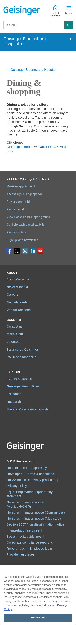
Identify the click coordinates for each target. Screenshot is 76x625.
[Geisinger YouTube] (40, 252)
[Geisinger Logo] (20, 10)
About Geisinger (18, 279)
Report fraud (16, 548)
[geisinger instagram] (25, 252)
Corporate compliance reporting (30, 542)
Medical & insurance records (28, 409)
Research (14, 402)
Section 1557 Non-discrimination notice (35, 524)
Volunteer (14, 342)
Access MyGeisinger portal (24, 194)
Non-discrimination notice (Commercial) (36, 512)
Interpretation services (23, 530)
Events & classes (19, 379)
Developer (14, 474)
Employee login (40, 548)
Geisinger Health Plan (23, 386)
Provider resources (20, 554)
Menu (68, 12)
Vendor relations (19, 310)
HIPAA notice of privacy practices (31, 480)
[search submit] (68, 25)
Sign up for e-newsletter (22, 240)
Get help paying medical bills (25, 224)
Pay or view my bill (19, 201)
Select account (55, 14)
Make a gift (15, 334)
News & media (17, 287)
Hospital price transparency (27, 468)
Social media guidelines (24, 536)
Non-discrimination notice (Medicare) (34, 518)
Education (14, 394)
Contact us (15, 326)
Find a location (16, 232)
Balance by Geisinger (22, 349)
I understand (38, 617)
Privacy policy (17, 486)
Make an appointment (21, 186)
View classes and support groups (28, 217)
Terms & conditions (40, 474)
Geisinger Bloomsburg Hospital (33, 69)
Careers (12, 294)
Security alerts (17, 302)
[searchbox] (33, 25)
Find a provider (16, 209)
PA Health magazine (22, 357)
